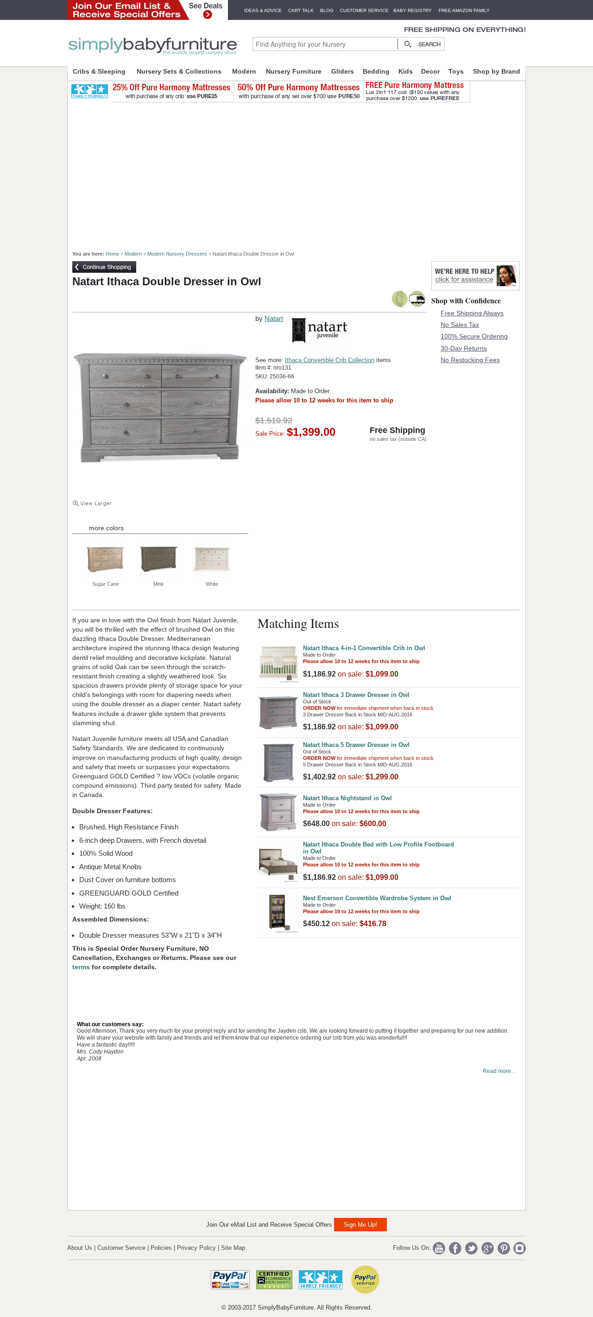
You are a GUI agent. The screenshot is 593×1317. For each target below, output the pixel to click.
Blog (327, 10)
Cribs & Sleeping (99, 71)
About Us (79, 1247)
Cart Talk (301, 10)
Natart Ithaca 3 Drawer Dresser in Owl (356, 694)
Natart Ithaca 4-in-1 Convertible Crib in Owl (364, 648)
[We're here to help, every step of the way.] (475, 288)
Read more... (499, 1071)
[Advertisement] (302, 172)
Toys (456, 71)
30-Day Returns (464, 348)
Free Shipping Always (472, 313)
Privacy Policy (196, 1247)
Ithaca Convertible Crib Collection (329, 360)
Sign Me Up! (360, 1224)
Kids (405, 71)
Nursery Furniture (294, 71)
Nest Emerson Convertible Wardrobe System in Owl (377, 898)
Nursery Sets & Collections (179, 71)
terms (82, 967)
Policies (161, 1247)
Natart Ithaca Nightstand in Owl (347, 798)
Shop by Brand (496, 71)
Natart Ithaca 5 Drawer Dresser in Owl (356, 744)
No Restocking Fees (470, 360)
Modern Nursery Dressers (177, 254)
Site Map (233, 1247)
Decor (430, 71)
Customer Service (364, 10)
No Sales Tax (460, 324)
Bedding (376, 71)
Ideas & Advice (263, 10)
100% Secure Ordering (474, 336)
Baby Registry (412, 10)
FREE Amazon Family (464, 10)
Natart (274, 318)
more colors (106, 528)
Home (112, 254)
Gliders (342, 71)
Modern (244, 71)
